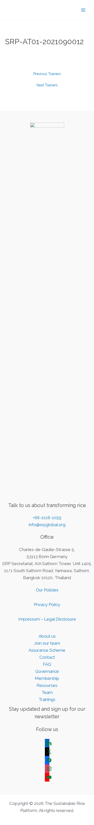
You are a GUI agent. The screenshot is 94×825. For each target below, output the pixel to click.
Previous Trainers (47, 74)
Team (47, 692)
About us (47, 636)
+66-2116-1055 (47, 517)
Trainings (47, 699)
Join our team (47, 643)
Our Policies (47, 589)
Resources (47, 685)
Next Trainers (47, 85)
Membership (47, 678)
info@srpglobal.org (47, 524)
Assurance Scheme (47, 650)
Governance (47, 671)
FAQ (47, 664)
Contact (47, 657)
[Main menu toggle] (83, 10)
